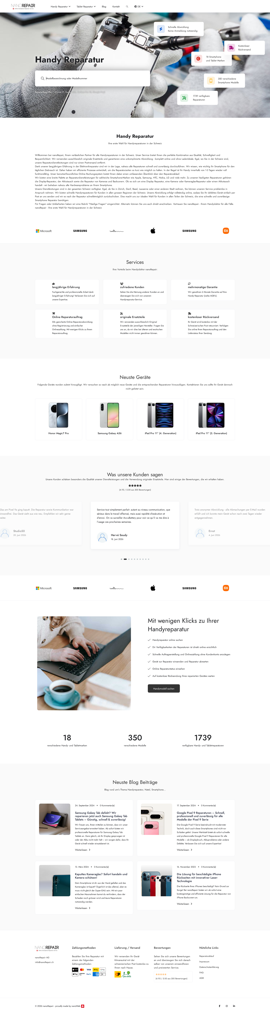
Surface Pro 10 (84, 92)
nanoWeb (76, 1006)
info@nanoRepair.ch (44, 962)
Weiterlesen (81, 850)
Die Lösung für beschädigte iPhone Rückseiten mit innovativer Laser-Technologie (199, 877)
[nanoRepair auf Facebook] (219, 1006)
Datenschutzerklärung (209, 967)
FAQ (201, 972)
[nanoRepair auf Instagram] (227, 1006)
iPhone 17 (59, 92)
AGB (201, 978)
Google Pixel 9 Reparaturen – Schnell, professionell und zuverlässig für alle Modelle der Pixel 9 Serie (201, 816)
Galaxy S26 (70, 92)
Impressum (204, 961)
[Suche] (127, 6)
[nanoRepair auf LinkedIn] (234, 1006)
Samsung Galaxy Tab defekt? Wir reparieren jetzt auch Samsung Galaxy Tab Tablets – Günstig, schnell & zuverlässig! (101, 816)
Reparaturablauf (206, 956)
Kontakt (116, 6)
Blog (104, 6)
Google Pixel (99, 92)
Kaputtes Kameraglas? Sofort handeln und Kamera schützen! (101, 876)
